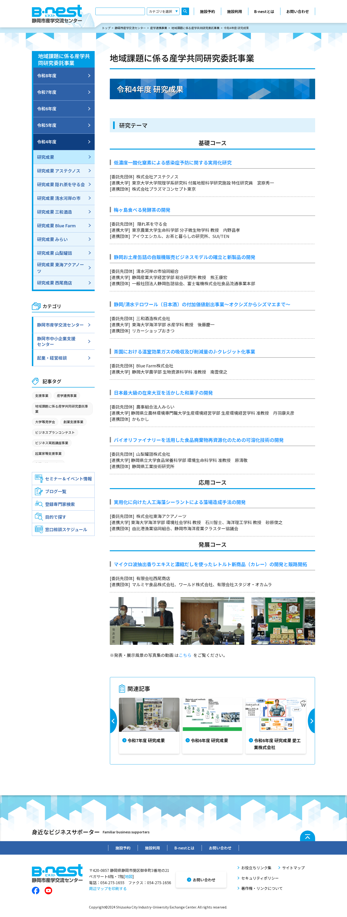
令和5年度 (46, 125)
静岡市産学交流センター (130, 28)
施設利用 (234, 11)
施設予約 (207, 11)
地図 (128, 876)
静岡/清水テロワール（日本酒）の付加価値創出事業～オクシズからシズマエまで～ (202, 304)
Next (311, 725)
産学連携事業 (158, 28)
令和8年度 (46, 75)
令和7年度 (46, 92)
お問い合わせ (297, 11)
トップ (106, 28)
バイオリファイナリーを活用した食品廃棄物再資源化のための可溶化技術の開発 (199, 439)
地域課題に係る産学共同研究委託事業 (195, 28)
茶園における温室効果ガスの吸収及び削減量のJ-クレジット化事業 (184, 351)
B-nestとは (264, 11)
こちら (185, 655)
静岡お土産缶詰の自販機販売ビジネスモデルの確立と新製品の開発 (184, 257)
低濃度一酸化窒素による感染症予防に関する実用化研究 (173, 162)
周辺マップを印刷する (108, 888)
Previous (114, 725)
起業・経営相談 (52, 358)
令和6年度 (46, 108)
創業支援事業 (73, 421)
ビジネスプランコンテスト (55, 432)
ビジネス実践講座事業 (51, 442)
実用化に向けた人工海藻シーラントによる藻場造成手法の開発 (180, 502)
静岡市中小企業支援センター (56, 341)
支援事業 (41, 395)
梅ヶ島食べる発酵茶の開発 (142, 209)
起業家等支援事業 (48, 453)
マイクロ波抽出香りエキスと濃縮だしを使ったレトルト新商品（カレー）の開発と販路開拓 (210, 564)
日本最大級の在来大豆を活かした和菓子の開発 (163, 392)
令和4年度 (46, 141)
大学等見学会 (45, 421)
